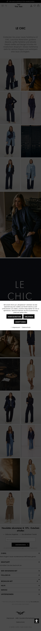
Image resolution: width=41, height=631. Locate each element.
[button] (36, 620)
